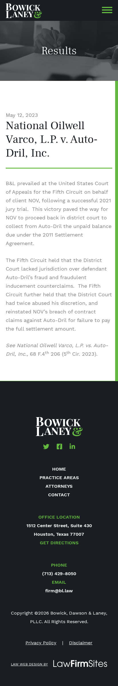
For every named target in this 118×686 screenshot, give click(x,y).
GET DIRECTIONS (59, 542)
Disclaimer (81, 642)
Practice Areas (59, 477)
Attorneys (59, 486)
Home (59, 469)
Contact (59, 494)
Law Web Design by (29, 664)
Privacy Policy (40, 642)
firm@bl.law (59, 590)
